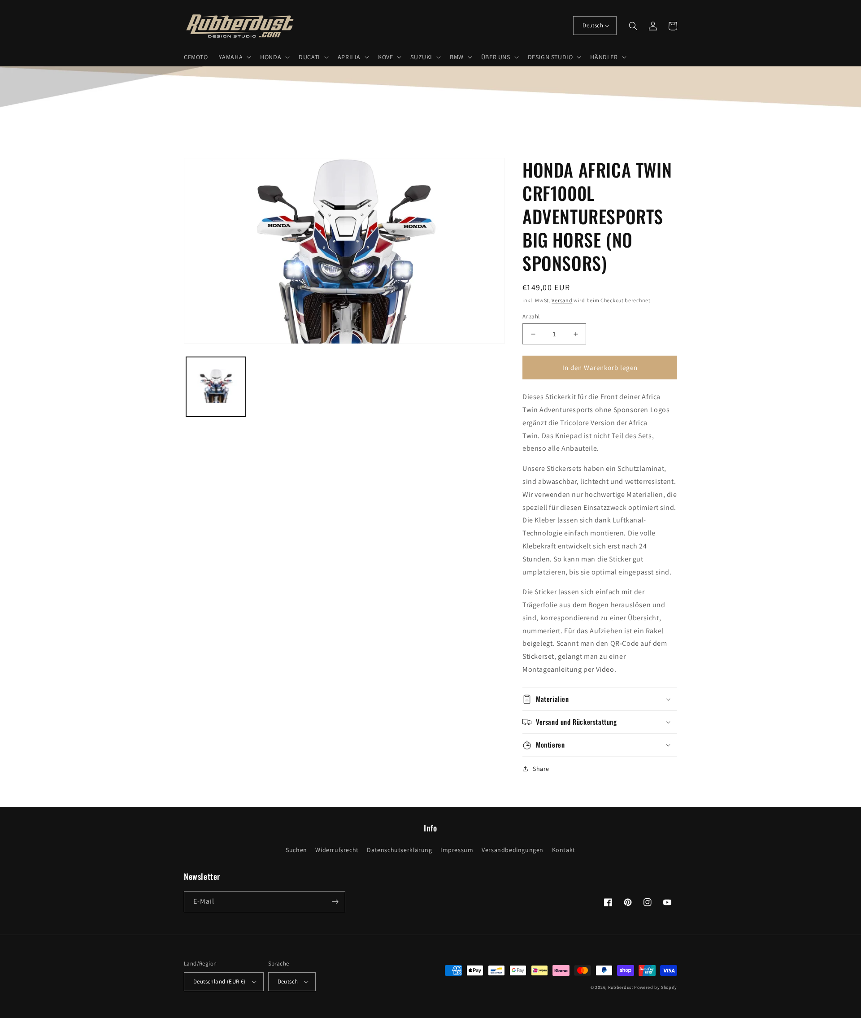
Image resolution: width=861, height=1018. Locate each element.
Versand (562, 300)
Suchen (296, 850)
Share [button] (541, 769)
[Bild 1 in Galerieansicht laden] (216, 387)
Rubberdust (620, 987)
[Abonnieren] (335, 901)
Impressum (456, 850)
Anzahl (530, 316)
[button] (234, 57)
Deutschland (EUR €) (219, 981)
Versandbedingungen (513, 850)
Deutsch (593, 25)
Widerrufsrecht (336, 850)
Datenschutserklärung (399, 850)
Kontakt (563, 850)
